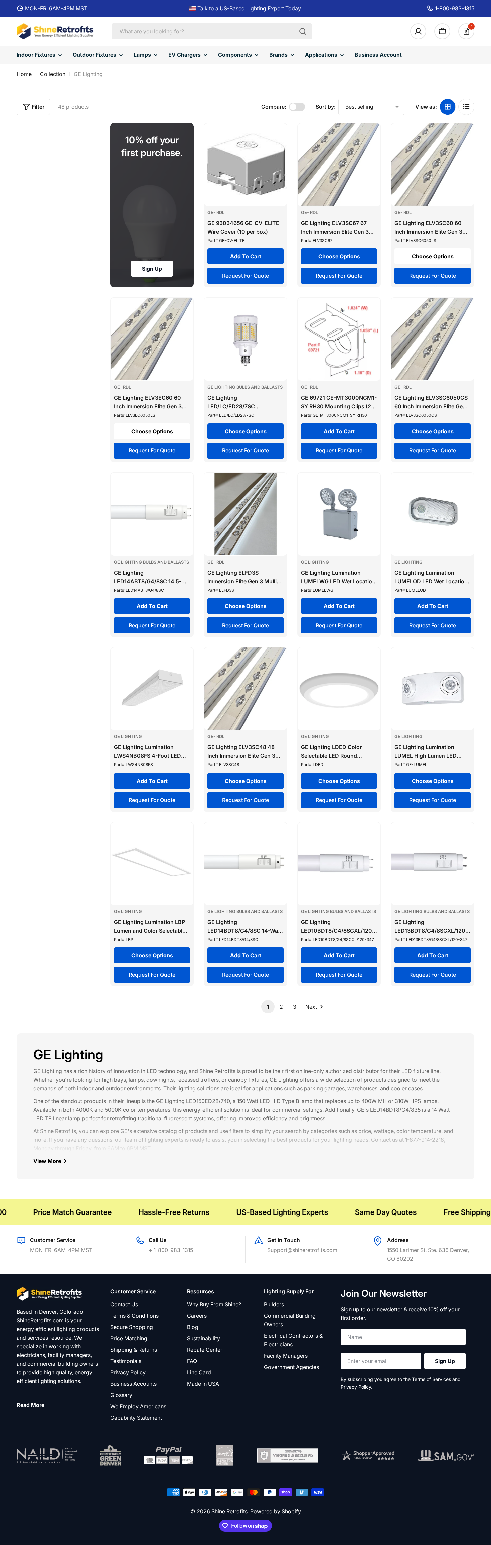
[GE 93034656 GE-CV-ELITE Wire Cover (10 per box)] (245, 164)
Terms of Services (431, 1379)
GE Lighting (315, 562)
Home (24, 74)
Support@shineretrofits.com (302, 1250)
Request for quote (245, 275)
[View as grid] (448, 107)
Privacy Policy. (356, 1387)
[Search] (303, 31)
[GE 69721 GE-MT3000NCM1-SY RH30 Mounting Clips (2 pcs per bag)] (339, 339)
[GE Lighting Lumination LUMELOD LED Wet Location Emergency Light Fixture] (432, 514)
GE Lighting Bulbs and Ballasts (245, 387)
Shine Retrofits (229, 1511)
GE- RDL (215, 212)
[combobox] (212, 31)
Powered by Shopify (275, 1511)
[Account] (418, 31)
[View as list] (466, 107)
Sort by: (326, 106)
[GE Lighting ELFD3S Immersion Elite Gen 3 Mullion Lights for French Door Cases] (245, 514)
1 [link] (268, 1006)
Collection (52, 74)
